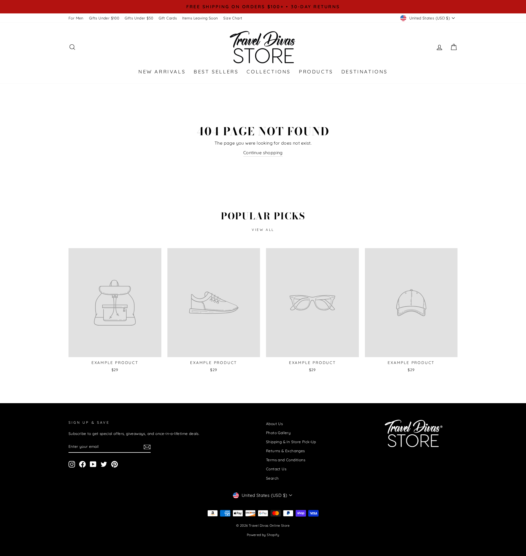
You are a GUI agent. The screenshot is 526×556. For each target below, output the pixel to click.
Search (272, 478)
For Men (76, 18)
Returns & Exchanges (285, 450)
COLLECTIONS (269, 71)
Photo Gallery (278, 432)
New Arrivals (161, 71)
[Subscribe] (147, 446)
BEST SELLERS (216, 71)
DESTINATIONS (364, 71)
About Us (274, 423)
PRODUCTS (316, 71)
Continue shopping (263, 152)
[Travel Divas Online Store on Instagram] (71, 464)
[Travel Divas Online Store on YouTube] (93, 464)
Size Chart (232, 18)
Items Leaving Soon (200, 18)
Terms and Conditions (285, 459)
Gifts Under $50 (139, 18)
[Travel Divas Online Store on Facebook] (82, 464)
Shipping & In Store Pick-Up (291, 441)
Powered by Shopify (263, 535)
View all (263, 230)
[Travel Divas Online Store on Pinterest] (114, 464)
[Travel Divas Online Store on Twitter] (104, 464)
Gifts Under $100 (104, 18)
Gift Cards (168, 18)
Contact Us (276, 468)
